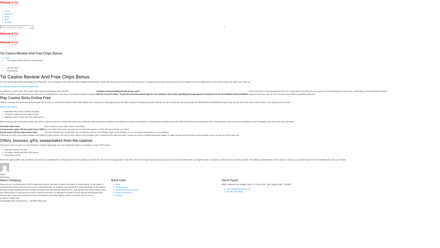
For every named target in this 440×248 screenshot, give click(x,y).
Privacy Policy (122, 187)
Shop (7, 17)
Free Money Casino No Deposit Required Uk (19, 86)
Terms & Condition (124, 192)
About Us (9, 14)
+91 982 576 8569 (234, 191)
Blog (6, 19)
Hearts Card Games (8, 107)
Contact (8, 22)
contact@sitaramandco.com (238, 189)
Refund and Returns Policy (127, 190)
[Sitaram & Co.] (9, 3)
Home (7, 11)
